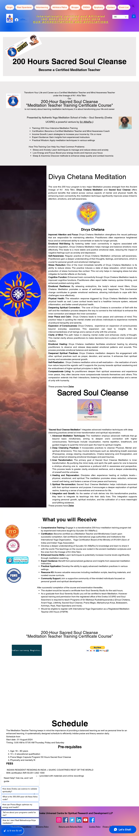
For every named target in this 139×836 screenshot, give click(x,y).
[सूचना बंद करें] (37, 776)
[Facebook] (65, 820)
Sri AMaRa (86, 121)
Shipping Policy (42, 827)
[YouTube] (85, 820)
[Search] (133, 6)
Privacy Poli (107, 827)
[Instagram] (58, 820)
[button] (97, 649)
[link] (133, 15)
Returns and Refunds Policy (70, 827)
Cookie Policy (94, 827)
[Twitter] (72, 820)
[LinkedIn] (78, 820)
